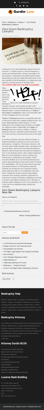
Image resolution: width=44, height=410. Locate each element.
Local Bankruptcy (32, 323)
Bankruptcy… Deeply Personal (14, 265)
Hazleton (20, 333)
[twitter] (24, 6)
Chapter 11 (5, 201)
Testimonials (4, 338)
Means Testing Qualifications (30, 215)
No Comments (15, 36)
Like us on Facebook (9, 197)
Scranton (14, 333)
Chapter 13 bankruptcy (10, 118)
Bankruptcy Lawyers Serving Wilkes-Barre (13, 203)
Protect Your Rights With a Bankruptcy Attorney (20, 268)
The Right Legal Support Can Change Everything (20, 251)
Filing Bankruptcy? (10, 260)
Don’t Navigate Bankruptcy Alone (15, 257)
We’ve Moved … (9, 254)
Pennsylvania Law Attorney (13, 249)
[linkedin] (27, 6)
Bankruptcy (12, 22)
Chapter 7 (21, 22)
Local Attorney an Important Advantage (17, 243)
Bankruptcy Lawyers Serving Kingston (28, 201)
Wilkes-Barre (8, 333)
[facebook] (16, 6)
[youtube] (20, 6)
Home (4, 22)
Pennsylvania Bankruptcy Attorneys (16, 211)
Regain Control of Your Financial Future (17, 246)
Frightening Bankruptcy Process (14, 263)
